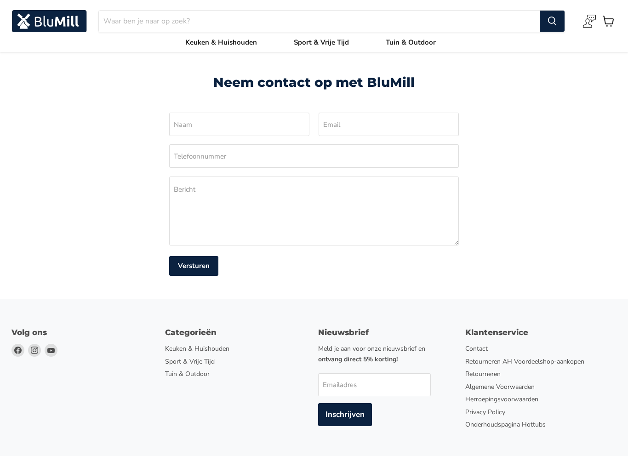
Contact (476, 348)
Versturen (194, 265)
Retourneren (483, 374)
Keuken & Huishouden (221, 42)
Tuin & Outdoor (411, 42)
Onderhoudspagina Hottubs (505, 424)
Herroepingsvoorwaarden (501, 399)
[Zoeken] (552, 21)
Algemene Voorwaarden (500, 386)
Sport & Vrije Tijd (321, 42)
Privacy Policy (485, 412)
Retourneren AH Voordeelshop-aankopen (524, 361)
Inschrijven (345, 414)
